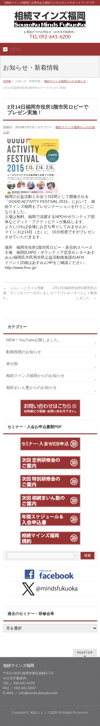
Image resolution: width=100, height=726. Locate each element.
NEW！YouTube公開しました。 (36, 340)
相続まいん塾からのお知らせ (31, 387)
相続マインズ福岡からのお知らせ (65, 81)
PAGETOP (85, 652)
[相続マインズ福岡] (50, 21)
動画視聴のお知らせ (23, 352)
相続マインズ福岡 (43, 712)
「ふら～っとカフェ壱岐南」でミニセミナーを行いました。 (26, 293)
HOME (7, 81)
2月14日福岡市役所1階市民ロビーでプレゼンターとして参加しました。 (73, 293)
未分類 (12, 363)
